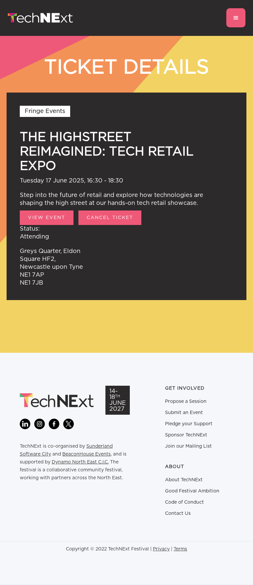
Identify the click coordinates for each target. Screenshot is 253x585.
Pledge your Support (188, 424)
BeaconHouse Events (86, 454)
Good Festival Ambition (192, 491)
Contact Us (178, 513)
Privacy (161, 549)
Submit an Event (184, 412)
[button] (235, 17)
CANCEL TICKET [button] (110, 217)
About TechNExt (184, 480)
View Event (46, 217)
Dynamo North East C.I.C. (80, 462)
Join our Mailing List (188, 446)
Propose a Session (186, 401)
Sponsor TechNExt (186, 435)
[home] (40, 18)
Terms (180, 549)
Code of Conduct (184, 502)
